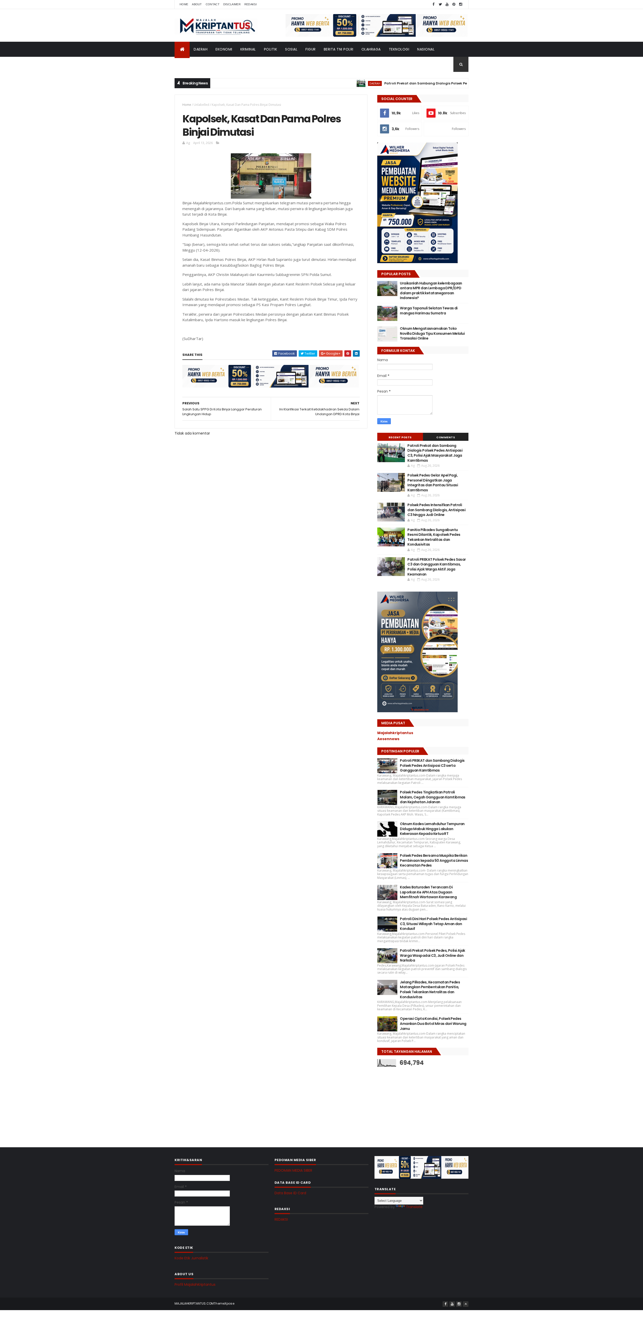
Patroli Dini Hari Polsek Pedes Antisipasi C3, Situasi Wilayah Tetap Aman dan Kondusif (433, 923)
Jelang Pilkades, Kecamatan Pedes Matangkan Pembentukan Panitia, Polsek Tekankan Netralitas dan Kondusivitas (430, 989)
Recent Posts (400, 437)
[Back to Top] (465, 1304)
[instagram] (460, 4)
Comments (445, 437)
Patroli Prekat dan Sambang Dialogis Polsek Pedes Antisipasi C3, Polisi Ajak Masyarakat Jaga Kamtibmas (442, 83)
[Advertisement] (415, 1103)
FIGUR (310, 49)
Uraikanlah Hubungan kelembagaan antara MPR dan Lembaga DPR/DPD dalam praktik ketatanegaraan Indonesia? (431, 291)
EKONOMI (224, 49)
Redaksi (250, 4)
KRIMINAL (248, 49)
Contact (213, 4)
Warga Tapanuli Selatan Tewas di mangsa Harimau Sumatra (429, 311)
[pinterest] (454, 4)
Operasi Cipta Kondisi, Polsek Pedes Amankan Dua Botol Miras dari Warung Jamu (433, 1023)
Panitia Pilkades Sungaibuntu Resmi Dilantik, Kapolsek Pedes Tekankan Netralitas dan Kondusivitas (433, 537)
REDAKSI (281, 1219)
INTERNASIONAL (192, 64)
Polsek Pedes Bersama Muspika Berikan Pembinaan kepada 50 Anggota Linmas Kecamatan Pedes (434, 860)
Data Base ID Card (290, 1193)
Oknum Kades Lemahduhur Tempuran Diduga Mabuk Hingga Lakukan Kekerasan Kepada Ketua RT (432, 828)
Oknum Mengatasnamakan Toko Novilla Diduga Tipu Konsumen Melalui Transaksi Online (432, 333)
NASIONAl (426, 49)
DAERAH (200, 49)
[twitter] (440, 4)
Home (184, 4)
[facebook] (433, 4)
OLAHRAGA (371, 49)
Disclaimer (232, 4)
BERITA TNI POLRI (338, 49)
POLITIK (270, 49)
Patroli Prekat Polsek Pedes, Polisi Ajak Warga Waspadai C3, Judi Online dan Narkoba (432, 955)
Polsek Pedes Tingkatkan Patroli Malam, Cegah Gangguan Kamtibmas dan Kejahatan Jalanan (432, 797)
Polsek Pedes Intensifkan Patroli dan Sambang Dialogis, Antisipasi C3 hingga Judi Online (436, 509)
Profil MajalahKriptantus (195, 1284)
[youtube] (447, 4)
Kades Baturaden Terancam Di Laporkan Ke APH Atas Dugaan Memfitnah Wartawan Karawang (428, 892)
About (197, 4)
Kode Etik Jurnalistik (191, 1258)
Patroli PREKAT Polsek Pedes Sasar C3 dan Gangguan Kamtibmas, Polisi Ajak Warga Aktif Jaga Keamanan (436, 567)
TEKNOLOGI (399, 49)
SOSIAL (291, 49)
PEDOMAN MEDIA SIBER (293, 1170)
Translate (414, 1206)
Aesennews (388, 738)
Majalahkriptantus (395, 732)
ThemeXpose (224, 1303)
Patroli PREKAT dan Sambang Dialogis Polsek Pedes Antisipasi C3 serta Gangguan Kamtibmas (432, 765)
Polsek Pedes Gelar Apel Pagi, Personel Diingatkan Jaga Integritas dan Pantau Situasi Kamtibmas (432, 483)
